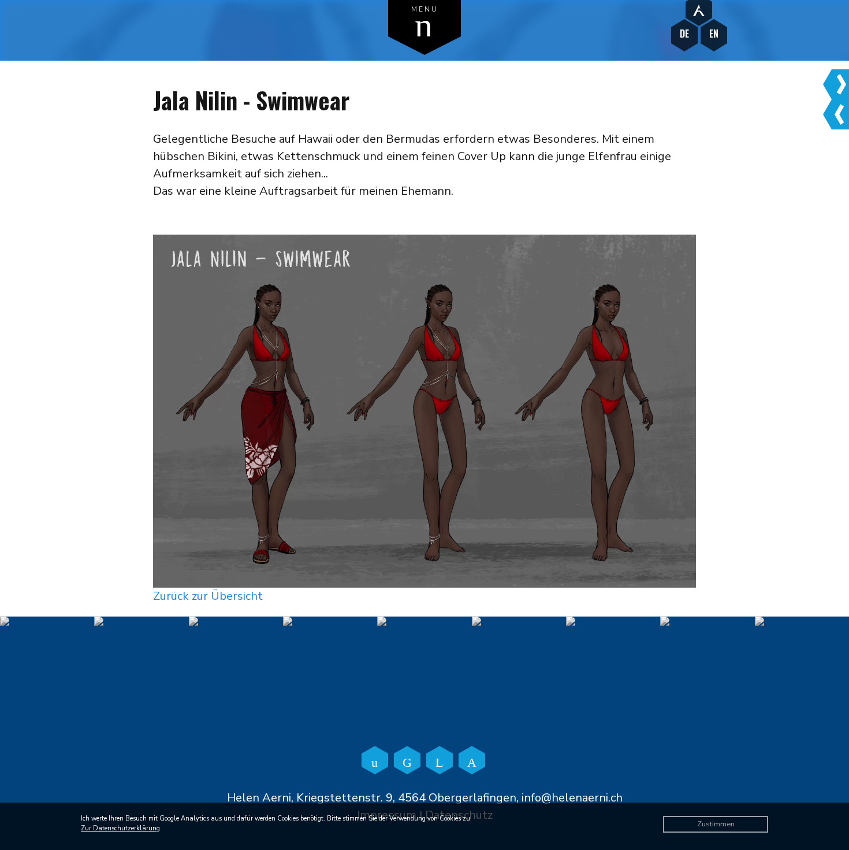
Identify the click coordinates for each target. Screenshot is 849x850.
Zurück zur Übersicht (208, 596)
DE (684, 33)
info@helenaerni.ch (572, 798)
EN (713, 33)
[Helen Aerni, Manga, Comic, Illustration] (699, 10)
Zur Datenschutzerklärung (120, 828)
